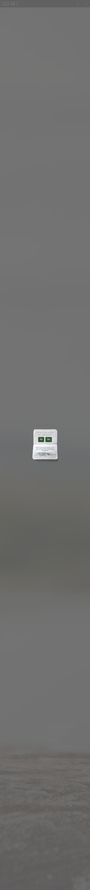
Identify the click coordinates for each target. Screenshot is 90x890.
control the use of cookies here (48, 450)
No (41, 439)
